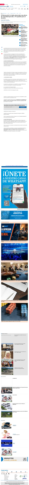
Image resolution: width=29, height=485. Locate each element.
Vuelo (20, 13)
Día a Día (16, 475)
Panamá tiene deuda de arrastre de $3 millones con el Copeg (20, 411)
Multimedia (12, 9)
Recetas (16, 478)
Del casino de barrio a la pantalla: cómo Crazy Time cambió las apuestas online (13, 280)
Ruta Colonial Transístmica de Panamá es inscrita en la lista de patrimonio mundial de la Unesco (24, 31)
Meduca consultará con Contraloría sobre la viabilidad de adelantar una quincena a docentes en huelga (24, 39)
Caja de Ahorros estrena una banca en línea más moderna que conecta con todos (14, 260)
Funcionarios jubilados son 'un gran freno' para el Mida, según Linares (20, 388)
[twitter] (23, 6)
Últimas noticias (4, 333)
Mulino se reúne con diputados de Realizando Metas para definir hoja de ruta (24, 27)
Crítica (16, 474)
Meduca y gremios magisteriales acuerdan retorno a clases (24, 45)
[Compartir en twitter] (2, 49)
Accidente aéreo (4, 13)
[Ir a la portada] (3, 6)
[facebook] (11, 471)
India (17, 13)
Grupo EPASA (6, 479)
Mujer (16, 476)
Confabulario (15, 378)
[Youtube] (24, 6)
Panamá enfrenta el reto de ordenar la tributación (19, 404)
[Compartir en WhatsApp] (1, 51)
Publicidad (6, 478)
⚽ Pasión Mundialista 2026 (3, 9)
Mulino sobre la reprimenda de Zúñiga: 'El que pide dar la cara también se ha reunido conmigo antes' (24, 35)
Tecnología (8, 9)
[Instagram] (20, 6)
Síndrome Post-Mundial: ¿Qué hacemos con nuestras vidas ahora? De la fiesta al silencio (13, 241)
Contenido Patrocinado (5, 222)
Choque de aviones (13, 13)
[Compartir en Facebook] (2, 47)
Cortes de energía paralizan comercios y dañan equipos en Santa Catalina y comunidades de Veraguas (19, 360)
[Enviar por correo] (1, 53)
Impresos (16, 479)
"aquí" (19, 484)
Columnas (3, 420)
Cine (15, 477)
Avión (8, 13)
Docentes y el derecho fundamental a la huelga (24, 43)
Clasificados (6, 477)
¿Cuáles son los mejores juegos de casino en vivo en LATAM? (10, 321)
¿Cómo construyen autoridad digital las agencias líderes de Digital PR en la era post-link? (13, 301)
